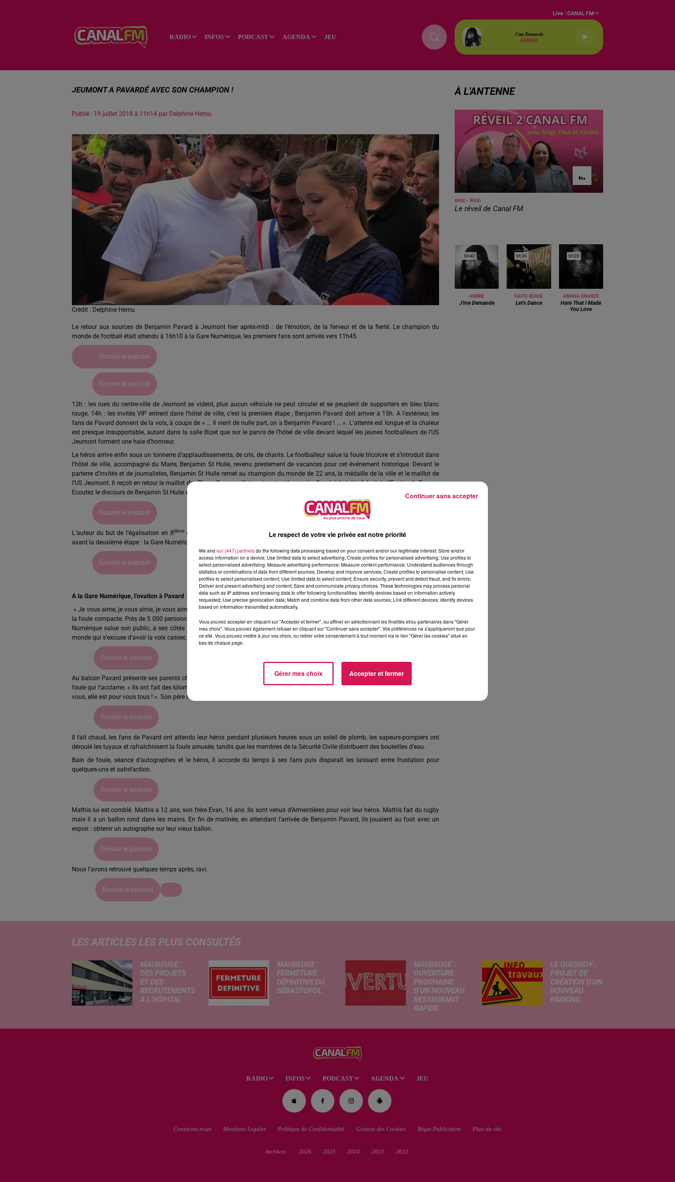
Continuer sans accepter (441, 495)
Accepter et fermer (376, 673)
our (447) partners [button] (235, 550)
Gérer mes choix (298, 673)
